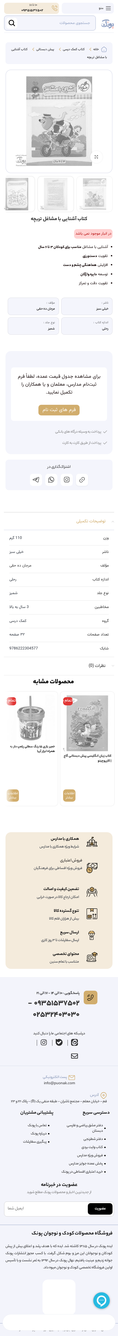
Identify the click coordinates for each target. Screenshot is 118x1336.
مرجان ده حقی (20, 566)
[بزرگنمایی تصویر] (96, 157)
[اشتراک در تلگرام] (36, 480)
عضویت (100, 1209)
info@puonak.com (59, 1083)
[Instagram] (44, 1042)
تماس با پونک (37, 1125)
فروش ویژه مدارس (90, 1155)
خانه (95, 49)
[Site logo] (107, 23)
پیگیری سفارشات (35, 1142)
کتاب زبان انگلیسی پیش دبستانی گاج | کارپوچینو (87, 759)
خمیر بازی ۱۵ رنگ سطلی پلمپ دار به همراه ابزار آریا (32, 749)
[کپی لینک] (82, 480)
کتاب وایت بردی (92, 1147)
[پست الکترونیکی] (71, 1077)
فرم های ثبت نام (59, 410)
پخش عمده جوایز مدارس (86, 1164)
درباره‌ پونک (39, 1134)
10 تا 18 (33, 5)
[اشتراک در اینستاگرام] (67, 480)
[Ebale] (59, 1042)
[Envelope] (74, 1056)
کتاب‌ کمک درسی (73, 49)
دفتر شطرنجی (93, 1139)
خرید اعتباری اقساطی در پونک (82, 1172)
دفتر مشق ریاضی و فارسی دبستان (85, 1128)
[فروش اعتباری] (91, 868)
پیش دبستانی (44, 49)
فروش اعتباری (71, 861)
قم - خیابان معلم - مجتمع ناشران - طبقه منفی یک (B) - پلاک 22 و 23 (59, 1101)
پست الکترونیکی (55, 1077)
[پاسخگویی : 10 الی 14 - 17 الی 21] (90, 997)
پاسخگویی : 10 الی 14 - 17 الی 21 (57, 993)
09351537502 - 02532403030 (54, 1009)
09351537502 (32, 10)
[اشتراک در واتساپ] (51, 480)
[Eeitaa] (75, 1042)
